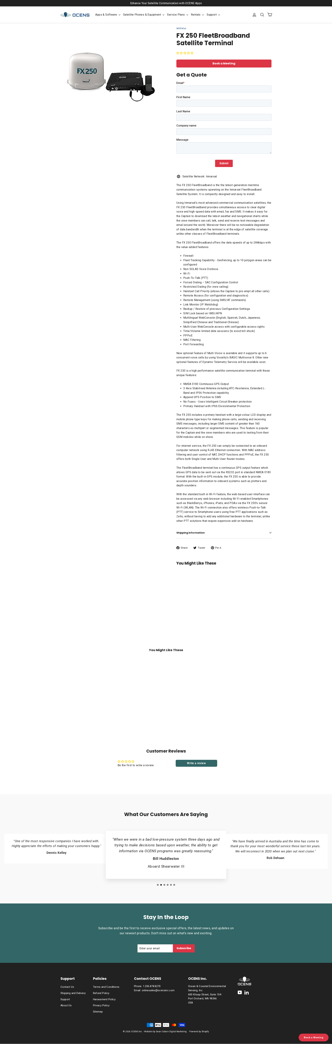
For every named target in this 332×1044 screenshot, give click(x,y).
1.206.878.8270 (152, 986)
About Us (66, 1005)
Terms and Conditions (106, 986)
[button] (184, 53)
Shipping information (190, 532)
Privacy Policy (101, 1005)
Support (212, 14)
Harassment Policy (104, 999)
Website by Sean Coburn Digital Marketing (165, 1031)
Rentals (196, 14)
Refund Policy (101, 993)
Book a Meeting (224, 63)
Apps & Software (106, 14)
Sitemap (98, 1011)
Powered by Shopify (199, 1031)
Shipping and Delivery (73, 993)
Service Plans (176, 14)
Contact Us (67, 986)
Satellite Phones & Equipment (142, 14)
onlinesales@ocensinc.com (158, 990)
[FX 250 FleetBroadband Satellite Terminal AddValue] (184, 587)
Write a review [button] (196, 763)
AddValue (181, 28)
